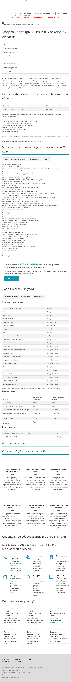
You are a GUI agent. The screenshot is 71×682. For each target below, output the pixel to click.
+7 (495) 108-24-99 (37, 141)
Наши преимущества (10, 68)
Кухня (6, 159)
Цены (5, 44)
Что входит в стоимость (11, 48)
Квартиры (6, 659)
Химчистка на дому (11, 297)
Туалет (46, 159)
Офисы (17, 659)
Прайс (29, 659)
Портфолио (6, 661)
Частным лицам (6, 24)
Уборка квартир (17, 24)
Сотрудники (7, 71)
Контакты (18, 661)
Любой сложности (28, 24)
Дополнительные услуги (11, 52)
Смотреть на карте (8, 675)
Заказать (11, 279)
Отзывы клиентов (9, 64)
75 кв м (37, 24)
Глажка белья (38, 297)
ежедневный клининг (56, 623)
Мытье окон (25, 297)
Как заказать (8, 60)
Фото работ (7, 56)
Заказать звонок (62, 13)
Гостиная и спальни (18, 159)
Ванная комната (34, 159)
